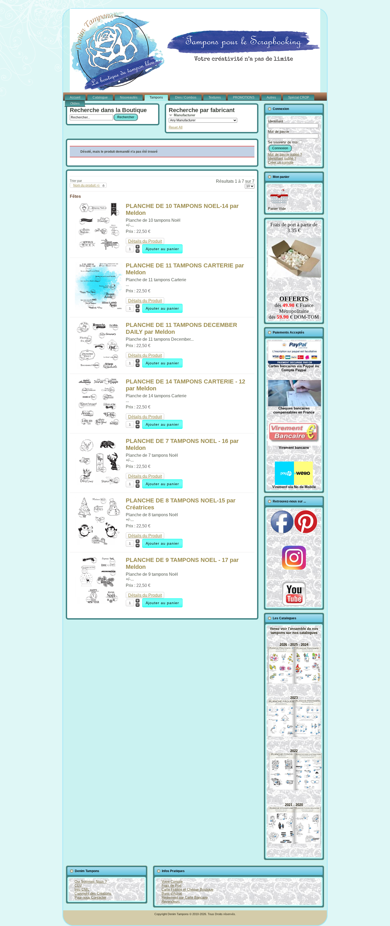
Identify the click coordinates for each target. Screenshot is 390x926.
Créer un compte (280, 162)
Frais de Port (171, 885)
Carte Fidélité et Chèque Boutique (187, 889)
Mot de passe (278, 132)
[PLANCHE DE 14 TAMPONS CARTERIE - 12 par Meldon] (99, 424)
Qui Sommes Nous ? (91, 882)
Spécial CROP (298, 97)
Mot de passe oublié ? (285, 154)
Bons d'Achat (172, 893)
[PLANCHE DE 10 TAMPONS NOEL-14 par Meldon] (99, 249)
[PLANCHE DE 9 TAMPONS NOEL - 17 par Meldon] (99, 603)
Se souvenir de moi (283, 142)
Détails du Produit (145, 241)
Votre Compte (172, 882)
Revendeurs (171, 901)
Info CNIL (82, 889)
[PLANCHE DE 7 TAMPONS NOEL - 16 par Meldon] (99, 484)
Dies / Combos (185, 97)
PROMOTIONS (243, 97)
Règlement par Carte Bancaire (185, 897)
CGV (78, 885)
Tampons (156, 97)
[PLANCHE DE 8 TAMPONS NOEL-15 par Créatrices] (99, 543)
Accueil (75, 97)
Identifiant (275, 121)
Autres (271, 97)
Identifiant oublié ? (282, 158)
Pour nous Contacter (90, 897)
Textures (215, 97)
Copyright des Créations (93, 893)
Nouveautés (128, 97)
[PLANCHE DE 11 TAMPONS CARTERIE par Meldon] (99, 308)
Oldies (75, 103)
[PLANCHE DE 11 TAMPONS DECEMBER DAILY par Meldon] (99, 368)
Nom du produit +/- (86, 185)
